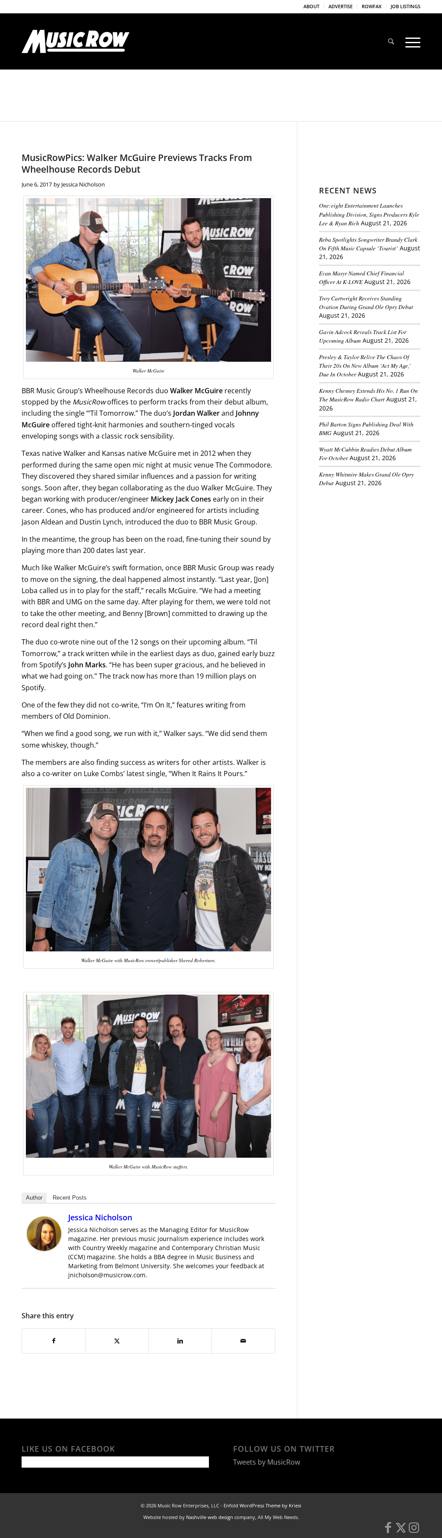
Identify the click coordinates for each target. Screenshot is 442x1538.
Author (34, 1197)
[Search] (391, 41)
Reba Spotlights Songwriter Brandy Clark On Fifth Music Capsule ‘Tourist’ (368, 243)
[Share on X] (116, 1341)
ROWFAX (372, 6)
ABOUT (311, 6)
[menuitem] (311, 6)
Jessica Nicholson (83, 184)
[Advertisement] (380, 553)
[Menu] (410, 41)
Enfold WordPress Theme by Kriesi (262, 1505)
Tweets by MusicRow (266, 1462)
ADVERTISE (340, 6)
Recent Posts (70, 1197)
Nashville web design (209, 1517)
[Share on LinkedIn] (180, 1341)
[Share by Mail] (243, 1341)
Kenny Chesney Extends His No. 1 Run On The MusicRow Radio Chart (368, 394)
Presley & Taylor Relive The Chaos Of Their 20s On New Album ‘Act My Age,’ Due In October (365, 366)
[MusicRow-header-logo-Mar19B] (75, 41)
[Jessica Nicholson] (44, 1248)
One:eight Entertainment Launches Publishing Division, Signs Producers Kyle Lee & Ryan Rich (369, 214)
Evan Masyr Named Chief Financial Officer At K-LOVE (361, 277)
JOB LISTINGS (405, 6)
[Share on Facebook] (53, 1341)
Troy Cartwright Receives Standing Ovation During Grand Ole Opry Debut (366, 302)
